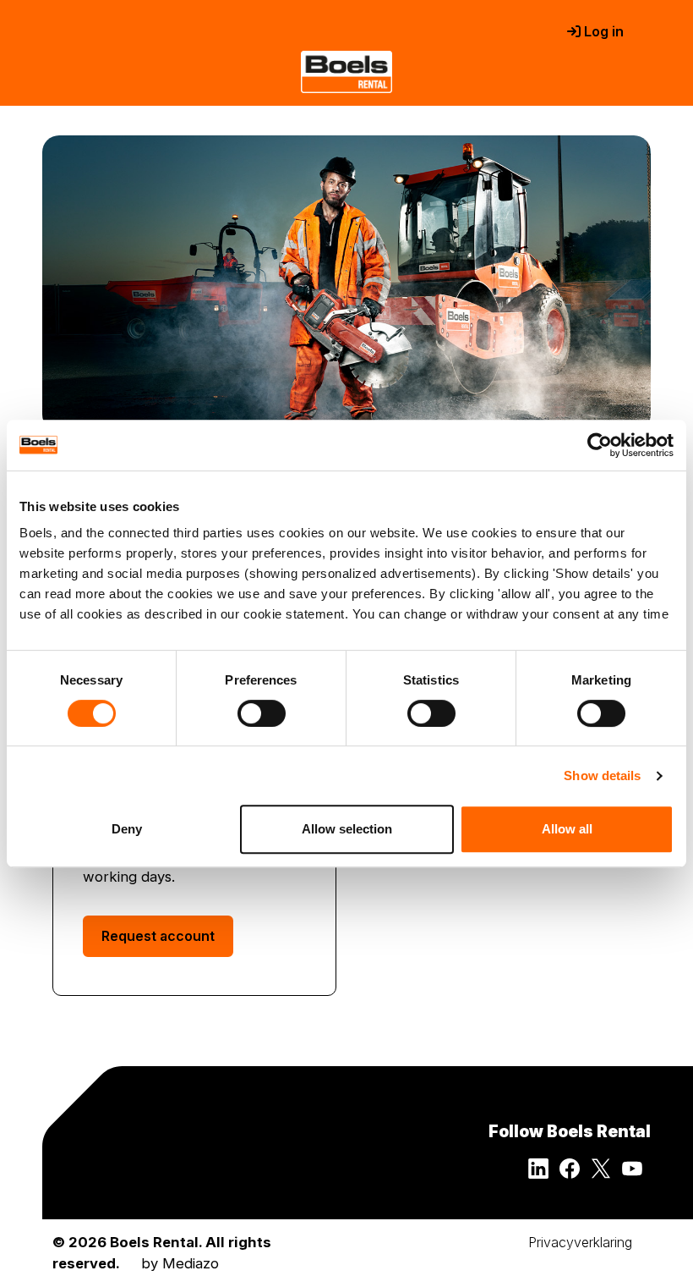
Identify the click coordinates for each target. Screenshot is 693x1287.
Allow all (567, 829)
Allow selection (347, 829)
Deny (127, 829)
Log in (602, 31)
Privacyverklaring (580, 1242)
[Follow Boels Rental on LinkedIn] (543, 1173)
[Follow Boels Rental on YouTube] (636, 1173)
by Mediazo (180, 1263)
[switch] (261, 713)
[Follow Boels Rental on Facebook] (575, 1173)
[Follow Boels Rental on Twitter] (606, 1173)
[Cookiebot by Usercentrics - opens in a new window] (600, 445)
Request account (158, 935)
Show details (602, 775)
